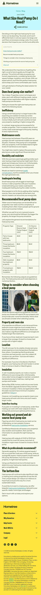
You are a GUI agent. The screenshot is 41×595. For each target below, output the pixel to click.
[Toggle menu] (37, 3)
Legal (5, 538)
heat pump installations (17, 488)
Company (7, 533)
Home (18, 11)
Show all (5, 65)
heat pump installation (19, 425)
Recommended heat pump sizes (13, 54)
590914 (11, 580)
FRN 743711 (23, 586)
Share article (22, 27)
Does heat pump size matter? (12, 51)
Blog (23, 11)
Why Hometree (9, 518)
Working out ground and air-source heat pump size (19, 61)
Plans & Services (9, 513)
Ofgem (13, 393)
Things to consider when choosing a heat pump (18, 58)
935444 (11, 579)
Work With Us (8, 528)
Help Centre (8, 523)
